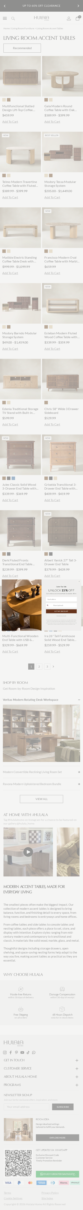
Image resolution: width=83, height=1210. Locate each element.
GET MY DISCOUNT (61, 611)
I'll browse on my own (61, 615)
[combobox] (49, 605)
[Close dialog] (79, 581)
